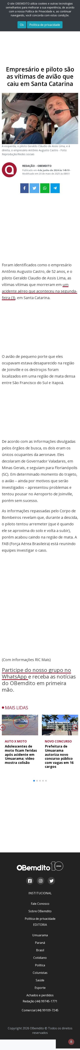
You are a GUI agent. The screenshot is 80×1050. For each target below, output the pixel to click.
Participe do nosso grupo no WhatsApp (36, 673)
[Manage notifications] (71, 1042)
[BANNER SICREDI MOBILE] (40, 580)
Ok (22, 25)
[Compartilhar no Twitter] (34, 188)
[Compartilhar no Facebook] (24, 188)
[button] (34, 780)
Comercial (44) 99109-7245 (40, 1010)
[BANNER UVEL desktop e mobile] (40, 227)
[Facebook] (29, 881)
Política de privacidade (44, 25)
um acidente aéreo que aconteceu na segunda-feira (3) (39, 291)
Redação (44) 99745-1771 (40, 1001)
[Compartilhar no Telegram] (55, 188)
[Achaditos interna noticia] (40, 39)
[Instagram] (40, 881)
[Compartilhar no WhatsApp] (44, 188)
